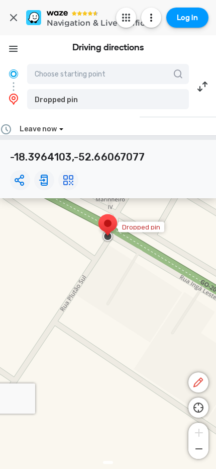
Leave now (38, 129)
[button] (108, 99)
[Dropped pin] (107, 228)
